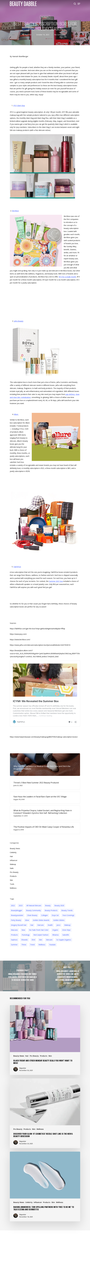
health (50, 925)
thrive (23, 944)
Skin (11, 880)
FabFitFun (17, 567)
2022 (13, 905)
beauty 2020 (59, 905)
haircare (40, 925)
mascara (14, 930)
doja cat (55, 915)
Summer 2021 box (56, 581)
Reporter (28, 35)
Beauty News (15, 848)
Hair (11, 856)
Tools (12, 884)
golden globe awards (41, 920)
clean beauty (32, 915)
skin (40, 940)
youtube (52, 944)
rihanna (55, 935)
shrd (33, 940)
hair (31, 925)
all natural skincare (33, 905)
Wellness (13, 888)
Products (45, 17)
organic (55, 930)
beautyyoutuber (17, 915)
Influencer (13, 860)
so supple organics (63, 940)
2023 (20, 905)
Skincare (49, 940)
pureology (26, 935)
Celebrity (13, 852)
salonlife (65, 935)
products (14, 935)
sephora (14, 940)
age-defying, (70, 394)
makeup (67, 925)
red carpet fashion (41, 935)
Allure (16, 414)
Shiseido (24, 940)
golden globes (58, 920)
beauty (48, 905)
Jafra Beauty (18, 321)
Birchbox (15, 211)
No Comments (60, 35)
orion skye (66, 930)
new (23, 930)
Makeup (13, 864)
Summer (14, 944)
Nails (12, 868)
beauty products (51, 910)
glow (27, 920)
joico (58, 925)
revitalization (26, 397)
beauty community (33, 910)
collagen (44, 915)
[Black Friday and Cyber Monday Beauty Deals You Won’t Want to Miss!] (45, 1040)
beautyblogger (16, 910)
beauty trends (67, 910)
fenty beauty (16, 920)
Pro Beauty (14, 872)
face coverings (68, 915)
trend (32, 944)
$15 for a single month (67, 277)
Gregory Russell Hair (18, 925)
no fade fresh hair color (38, 930)
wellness (42, 944)
